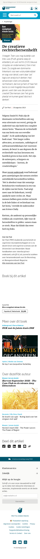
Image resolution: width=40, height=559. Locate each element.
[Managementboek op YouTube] (20, 542)
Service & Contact (16, 533)
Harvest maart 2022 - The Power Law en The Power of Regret (18, 429)
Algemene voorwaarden (11, 524)
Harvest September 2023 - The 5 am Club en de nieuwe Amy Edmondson (19, 383)
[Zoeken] (35, 15)
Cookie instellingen (23, 527)
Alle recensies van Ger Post (13, 263)
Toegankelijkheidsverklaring (19, 530)
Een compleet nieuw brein (13, 307)
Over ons (27, 533)
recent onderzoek (15, 172)
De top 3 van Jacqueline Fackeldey (16, 364)
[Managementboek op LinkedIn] (14, 542)
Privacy (32, 524)
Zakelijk (5, 473)
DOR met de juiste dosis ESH (18, 328)
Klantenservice (9, 468)
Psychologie (8, 21)
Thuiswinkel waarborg (20, 521)
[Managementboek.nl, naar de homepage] (9, 10)
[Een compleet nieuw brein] (10, 290)
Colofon (25, 524)
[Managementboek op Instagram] (25, 542)
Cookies (11, 527)
